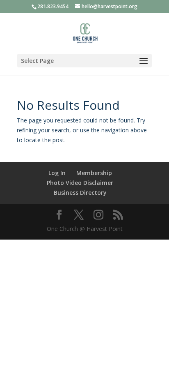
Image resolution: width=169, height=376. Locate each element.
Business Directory (80, 192)
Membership (94, 173)
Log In (57, 173)
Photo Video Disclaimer (80, 183)
